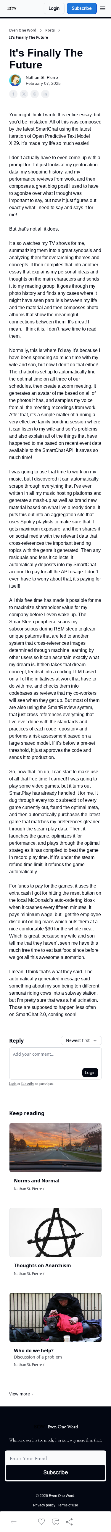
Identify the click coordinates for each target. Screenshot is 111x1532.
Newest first (78, 1040)
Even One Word (22, 30)
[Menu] (102, 7)
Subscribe (82, 8)
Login (54, 8)
